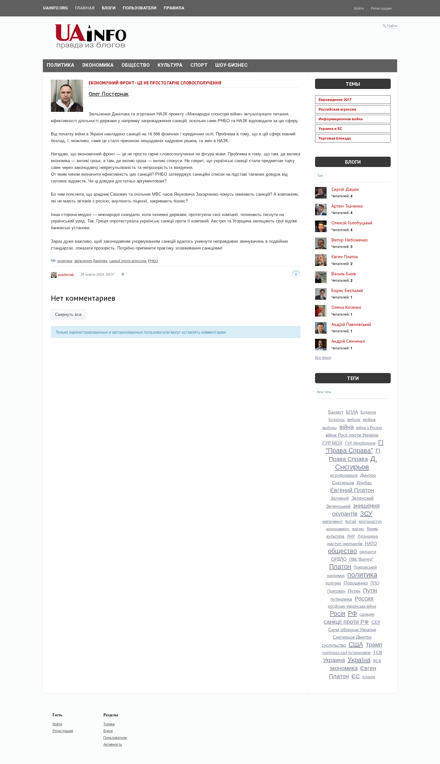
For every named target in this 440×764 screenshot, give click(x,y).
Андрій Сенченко (348, 341)
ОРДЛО (339, 558)
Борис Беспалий (347, 290)
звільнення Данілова (90, 260)
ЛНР (351, 536)
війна (347, 426)
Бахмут (335, 411)
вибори (353, 419)
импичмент (332, 521)
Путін (370, 590)
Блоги (353, 162)
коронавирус (337, 528)
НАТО (371, 543)
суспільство (334, 645)
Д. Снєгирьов (356, 462)
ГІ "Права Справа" (355, 446)
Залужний (340, 498)
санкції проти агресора (127, 260)
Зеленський (338, 506)
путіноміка (341, 598)
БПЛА (352, 411)
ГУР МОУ (332, 442)
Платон (340, 566)
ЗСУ (366, 513)
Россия (364, 598)
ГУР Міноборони (360, 443)
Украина (334, 659)
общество (342, 550)
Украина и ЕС (330, 128)
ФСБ (377, 660)
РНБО (153, 260)
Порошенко (356, 582)
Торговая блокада (335, 138)
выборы (329, 427)
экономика (344, 667)
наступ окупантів (344, 543)
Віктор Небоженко (349, 240)
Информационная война (341, 118)
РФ (352, 613)
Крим (372, 528)
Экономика (98, 65)
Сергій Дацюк (345, 189)
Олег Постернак (109, 93)
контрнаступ (370, 521)
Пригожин (336, 590)
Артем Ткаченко (347, 206)
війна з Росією (369, 427)
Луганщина (368, 536)
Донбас (364, 482)
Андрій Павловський (351, 324)
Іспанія (368, 676)
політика (333, 582)
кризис (358, 528)
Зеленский (362, 498)
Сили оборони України (352, 629)
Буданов (368, 412)
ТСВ (377, 652)
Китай (350, 521)
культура (335, 536)
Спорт (198, 65)
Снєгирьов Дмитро (352, 636)
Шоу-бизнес (231, 65)
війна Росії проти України (352, 434)
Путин (354, 590)
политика (64, 260)
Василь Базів (343, 274)
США (356, 644)
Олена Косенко (346, 307)
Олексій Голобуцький (351, 223)
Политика (60, 65)
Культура (170, 65)
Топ (320, 175)
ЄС (355, 675)
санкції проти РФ (346, 621)
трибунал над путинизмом (346, 652)
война (369, 419)
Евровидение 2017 (335, 99)
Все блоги (323, 357)
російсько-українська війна (352, 606)
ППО (374, 582)
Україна (359, 659)
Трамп (374, 644)
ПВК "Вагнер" (361, 559)
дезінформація (344, 475)
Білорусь (337, 419)
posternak (66, 274)
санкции (366, 614)
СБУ (375, 622)
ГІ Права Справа (354, 454)
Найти (392, 25)
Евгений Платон (352, 489)
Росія (337, 613)
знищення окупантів (356, 509)
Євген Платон (344, 257)
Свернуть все (68, 314)
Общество (135, 65)
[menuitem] (55, 8)
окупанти (367, 551)
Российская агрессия (337, 109)
